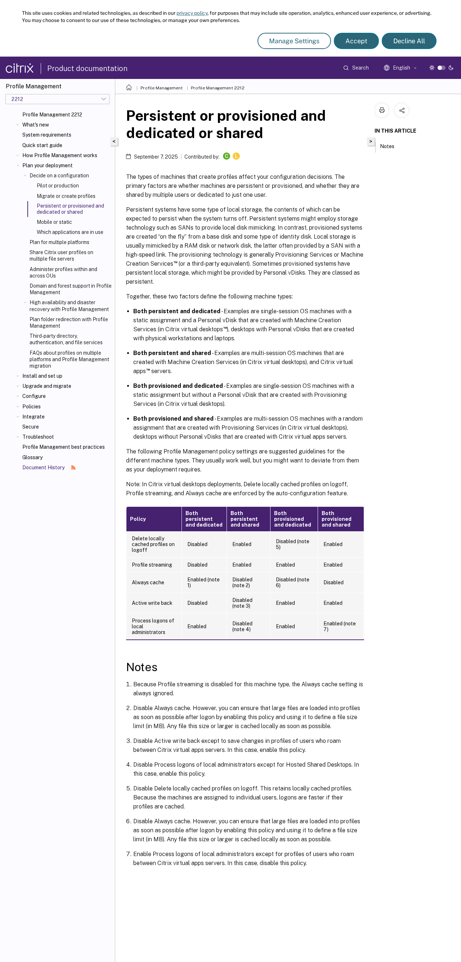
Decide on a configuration (59, 175)
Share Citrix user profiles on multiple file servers (61, 255)
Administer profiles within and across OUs (63, 272)
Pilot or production (58, 186)
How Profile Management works (59, 155)
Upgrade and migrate (46, 386)
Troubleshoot (38, 437)
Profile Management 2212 (52, 115)
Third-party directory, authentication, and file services (66, 339)
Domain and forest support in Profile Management (71, 289)
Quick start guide (42, 145)
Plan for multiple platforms (59, 242)
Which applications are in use (70, 232)
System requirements (46, 135)
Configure (34, 396)
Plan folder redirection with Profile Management (69, 322)
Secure (30, 427)
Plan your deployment (47, 165)
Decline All (409, 41)
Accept (356, 41)
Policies (31, 406)
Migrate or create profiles (66, 196)
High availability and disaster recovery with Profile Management (69, 306)
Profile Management (161, 87)
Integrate (33, 417)
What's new (35, 125)
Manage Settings (294, 41)
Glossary (32, 457)
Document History (44, 467)
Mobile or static (54, 222)
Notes (387, 146)
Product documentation (87, 68)
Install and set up (42, 376)
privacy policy (191, 13)
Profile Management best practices (63, 447)
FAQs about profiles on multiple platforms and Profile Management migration (69, 359)
